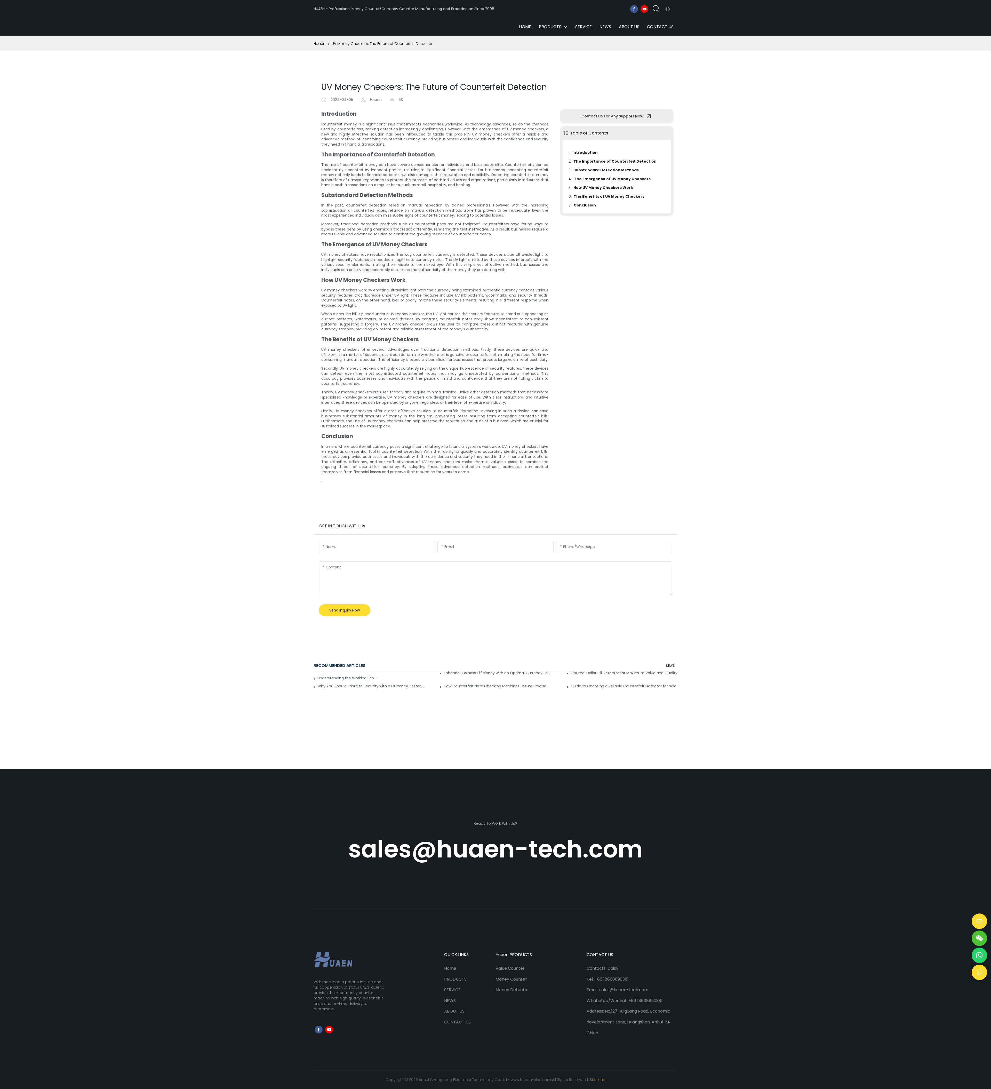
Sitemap (597, 1079)
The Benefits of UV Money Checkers (609, 196)
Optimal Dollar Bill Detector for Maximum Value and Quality (624, 672)
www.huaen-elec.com (531, 1079)
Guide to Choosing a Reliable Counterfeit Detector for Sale (623, 686)
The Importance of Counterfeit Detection (615, 161)
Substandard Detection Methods (606, 170)
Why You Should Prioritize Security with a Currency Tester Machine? (370, 686)
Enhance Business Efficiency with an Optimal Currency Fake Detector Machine (497, 672)
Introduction (585, 152)
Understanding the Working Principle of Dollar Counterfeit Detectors (347, 678)
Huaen (319, 43)
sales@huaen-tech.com (495, 849)
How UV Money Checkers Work (603, 187)
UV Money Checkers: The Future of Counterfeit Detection (383, 43)
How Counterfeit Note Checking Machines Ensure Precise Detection (497, 686)
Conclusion (585, 205)
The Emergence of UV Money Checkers (612, 178)
